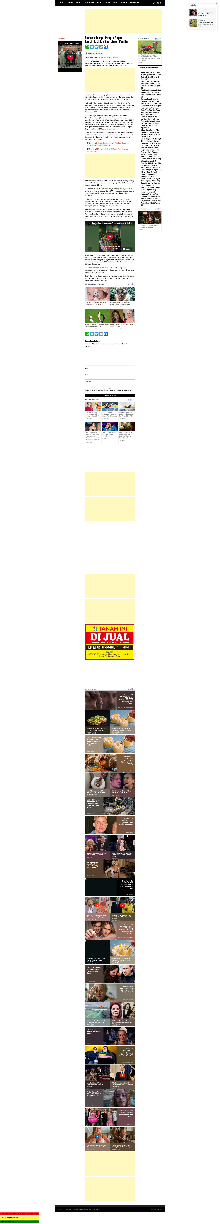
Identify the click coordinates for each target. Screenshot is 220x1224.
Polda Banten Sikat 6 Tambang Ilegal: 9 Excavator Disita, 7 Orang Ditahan (151, 158)
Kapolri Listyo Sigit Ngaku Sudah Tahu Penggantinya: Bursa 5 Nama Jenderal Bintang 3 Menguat (151, 74)
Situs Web (88, 381)
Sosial (99, 3)
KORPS (115, 3)
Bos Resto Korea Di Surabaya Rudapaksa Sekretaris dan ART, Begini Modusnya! (150, 101)
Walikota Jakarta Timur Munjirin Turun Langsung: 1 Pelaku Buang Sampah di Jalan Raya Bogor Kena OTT (150, 181)
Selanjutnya (61, 38)
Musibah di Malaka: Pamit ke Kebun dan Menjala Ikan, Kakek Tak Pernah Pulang (151, 165)
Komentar (88, 346)
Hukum (78, 3)
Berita (62, 3)
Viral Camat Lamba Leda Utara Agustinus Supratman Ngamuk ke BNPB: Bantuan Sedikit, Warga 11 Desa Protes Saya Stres (150, 122)
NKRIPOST (116, 57)
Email (87, 375)
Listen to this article (95, 53)
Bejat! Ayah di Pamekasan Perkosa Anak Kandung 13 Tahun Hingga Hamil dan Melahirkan (151, 92)
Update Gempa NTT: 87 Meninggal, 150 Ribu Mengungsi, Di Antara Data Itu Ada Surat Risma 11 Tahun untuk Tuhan (151, 142)
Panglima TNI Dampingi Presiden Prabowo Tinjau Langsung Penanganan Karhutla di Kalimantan (150, 190)
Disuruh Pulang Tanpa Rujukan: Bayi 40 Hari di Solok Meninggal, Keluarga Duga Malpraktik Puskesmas (151, 173)
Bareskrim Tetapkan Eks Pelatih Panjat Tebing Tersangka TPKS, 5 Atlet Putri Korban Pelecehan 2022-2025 (150, 151)
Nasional (124, 3)
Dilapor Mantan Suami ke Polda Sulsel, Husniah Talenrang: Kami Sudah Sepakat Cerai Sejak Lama (150, 132)
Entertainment (89, 3)
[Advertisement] (123, 21)
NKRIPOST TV (134, 3)
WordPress (159, 1209)
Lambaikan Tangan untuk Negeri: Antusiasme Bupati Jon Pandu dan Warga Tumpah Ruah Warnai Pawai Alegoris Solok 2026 (151, 199)
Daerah (70, 3)
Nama (87, 368)
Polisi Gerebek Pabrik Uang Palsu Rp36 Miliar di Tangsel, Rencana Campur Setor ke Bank (150, 83)
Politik (107, 3)
